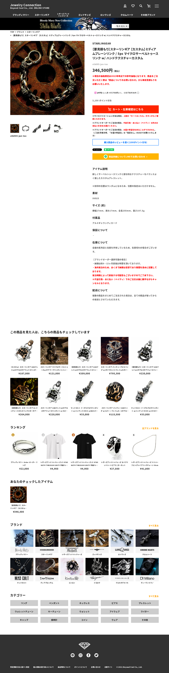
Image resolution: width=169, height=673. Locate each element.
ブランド (20, 32)
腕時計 (54, 619)
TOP (12, 32)
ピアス (115, 603)
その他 (145, 619)
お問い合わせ (96, 667)
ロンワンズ (105, 14)
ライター (145, 611)
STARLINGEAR (101, 43)
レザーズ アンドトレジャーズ (63, 15)
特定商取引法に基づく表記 (19, 667)
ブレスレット (145, 603)
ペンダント (54, 603)
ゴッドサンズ (84, 14)
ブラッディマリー (21, 14)
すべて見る (154, 525)
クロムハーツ (127, 14)
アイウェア (115, 611)
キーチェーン (54, 611)
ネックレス (84, 603)
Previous (13, 78)
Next (81, 78)
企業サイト (108, 667)
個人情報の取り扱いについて (43, 667)
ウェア (115, 619)
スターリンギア (42, 14)
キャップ (24, 619)
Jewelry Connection (25, 5)
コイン (84, 619)
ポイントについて (80, 667)
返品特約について (64, 667)
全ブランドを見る (150, 428)
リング (24, 603)
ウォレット (84, 611)
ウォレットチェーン (24, 611)
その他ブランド (148, 14)
